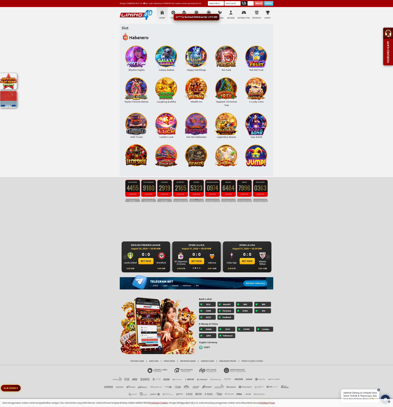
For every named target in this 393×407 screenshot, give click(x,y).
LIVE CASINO (196, 18)
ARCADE (231, 18)
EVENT (268, 18)
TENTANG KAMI (137, 361)
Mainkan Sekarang (255, 283)
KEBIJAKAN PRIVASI (227, 361)
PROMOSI (256, 18)
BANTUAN (153, 361)
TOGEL (173, 18)
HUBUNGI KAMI (207, 361)
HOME (162, 18)
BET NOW (146, 261)
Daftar (268, 3)
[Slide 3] (197, 268)
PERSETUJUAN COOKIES (252, 361)
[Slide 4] (199, 268)
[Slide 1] (193, 268)
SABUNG (220, 18)
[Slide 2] (195, 268)
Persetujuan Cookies (158, 403)
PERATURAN (169, 361)
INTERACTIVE (244, 18)
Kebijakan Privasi (267, 403)
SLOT (184, 18)
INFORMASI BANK (188, 361)
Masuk (259, 3)
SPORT (209, 18)
